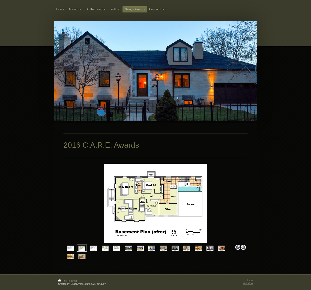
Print (65, 280)
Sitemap (73, 280)
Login (250, 280)
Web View (248, 283)
